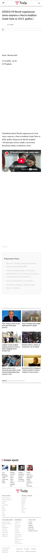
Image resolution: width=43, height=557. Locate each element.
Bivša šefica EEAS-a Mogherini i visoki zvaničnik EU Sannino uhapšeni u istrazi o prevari (31, 370)
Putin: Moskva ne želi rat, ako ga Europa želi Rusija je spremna (11, 325)
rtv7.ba (4, 247)
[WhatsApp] (34, 25)
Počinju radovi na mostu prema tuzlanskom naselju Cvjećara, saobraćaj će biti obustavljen (30, 479)
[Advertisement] (21, 98)
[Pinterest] (27, 301)
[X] (25, 25)
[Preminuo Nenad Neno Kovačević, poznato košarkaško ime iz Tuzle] (21, 468)
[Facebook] (20, 25)
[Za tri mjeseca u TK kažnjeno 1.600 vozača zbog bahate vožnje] (5, 468)
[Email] (36, 301)
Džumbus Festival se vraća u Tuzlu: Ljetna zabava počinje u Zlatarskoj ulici (12, 479)
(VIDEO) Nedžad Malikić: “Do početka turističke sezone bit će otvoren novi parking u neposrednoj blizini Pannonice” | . (22, 274)
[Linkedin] (22, 301)
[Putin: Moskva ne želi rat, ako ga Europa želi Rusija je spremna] (11, 316)
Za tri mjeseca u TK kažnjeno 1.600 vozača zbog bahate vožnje (5, 478)
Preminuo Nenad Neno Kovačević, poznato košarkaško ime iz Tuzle (21, 477)
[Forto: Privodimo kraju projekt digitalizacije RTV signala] (31, 316)
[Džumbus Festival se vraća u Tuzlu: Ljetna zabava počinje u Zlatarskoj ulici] (13, 468)
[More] (39, 25)
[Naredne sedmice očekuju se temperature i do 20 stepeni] (31, 337)
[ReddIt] (32, 301)
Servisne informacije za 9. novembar (19, 281)
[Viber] (30, 25)
